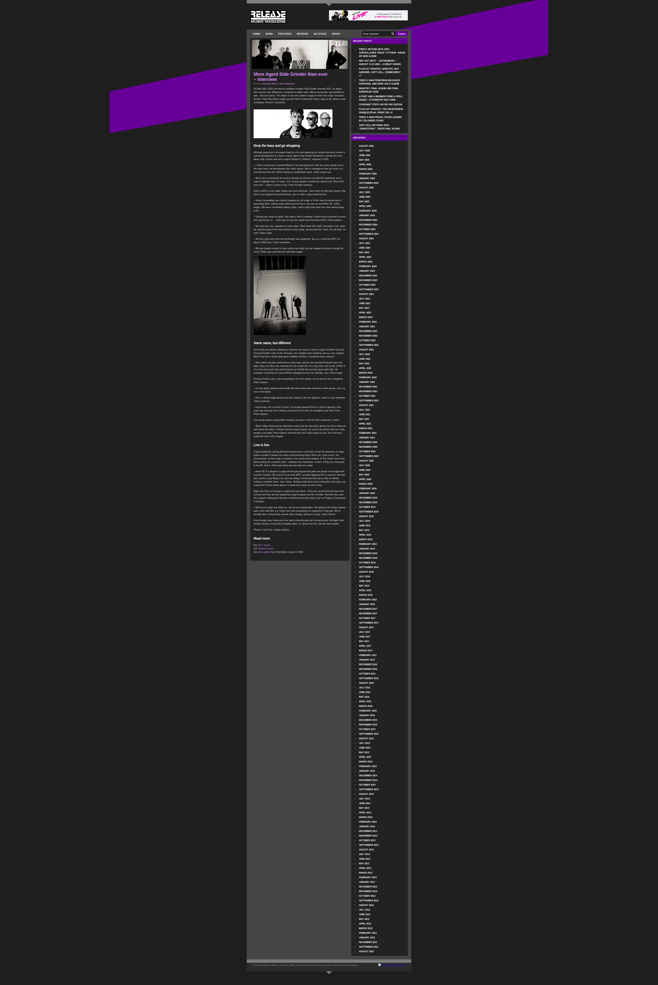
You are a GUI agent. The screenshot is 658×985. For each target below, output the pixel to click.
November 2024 (368, 224)
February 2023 (368, 322)
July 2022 (364, 354)
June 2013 (364, 859)
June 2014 (364, 803)
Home (256, 33)
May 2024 (364, 252)
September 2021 (369, 400)
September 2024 (369, 234)
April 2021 (365, 423)
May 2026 (364, 160)
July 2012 (364, 910)
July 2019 (364, 521)
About (336, 33)
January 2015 (367, 771)
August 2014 (366, 794)
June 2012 (364, 914)
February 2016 (368, 710)
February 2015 (368, 766)
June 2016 (364, 692)
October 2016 (367, 673)
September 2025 (369, 183)
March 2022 (366, 373)
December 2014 (368, 775)
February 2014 (368, 822)
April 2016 (365, 701)
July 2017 (364, 632)
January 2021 (367, 437)
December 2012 (368, 886)
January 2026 (367, 178)
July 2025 (364, 192)
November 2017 (368, 613)
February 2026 (368, 173)
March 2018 (366, 595)
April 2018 (365, 590)
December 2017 (368, 609)
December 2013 (368, 831)
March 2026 (366, 169)
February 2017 (368, 655)
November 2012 (368, 891)
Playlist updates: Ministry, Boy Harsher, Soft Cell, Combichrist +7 (380, 72)
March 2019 (366, 539)
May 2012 (364, 919)
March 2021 (366, 428)
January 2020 (367, 493)
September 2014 (369, 789)
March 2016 (366, 706)
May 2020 (364, 474)
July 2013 (364, 854)
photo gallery (264, 552)
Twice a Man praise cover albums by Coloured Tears (380, 119)
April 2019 (365, 535)
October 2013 (367, 840)
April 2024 (365, 257)
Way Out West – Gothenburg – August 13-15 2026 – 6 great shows (380, 62)
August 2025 (366, 187)
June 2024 (364, 248)
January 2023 (367, 326)
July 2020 (364, 465)
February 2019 (368, 544)
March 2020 (366, 484)
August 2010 (366, 951)
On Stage (320, 33)
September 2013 (369, 845)
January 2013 (367, 882)
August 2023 (366, 294)
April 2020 (365, 479)
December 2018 (368, 553)
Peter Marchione (287, 84)
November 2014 (368, 780)
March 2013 (366, 872)
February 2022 (368, 377)
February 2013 (368, 877)
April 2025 (365, 206)
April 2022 (365, 368)
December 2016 (368, 664)
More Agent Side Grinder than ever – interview (291, 76)
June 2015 (364, 748)
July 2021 (364, 410)
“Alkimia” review (266, 548)
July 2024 (364, 243)
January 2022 (367, 382)
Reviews (302, 33)
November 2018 (368, 558)
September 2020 (369, 456)
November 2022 (368, 336)
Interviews (266, 84)
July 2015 (364, 743)
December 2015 (368, 720)
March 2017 (366, 650)
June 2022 (364, 359)
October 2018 (367, 562)
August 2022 (366, 349)
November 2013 (368, 835)
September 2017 (369, 623)
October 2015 (367, 729)
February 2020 (368, 488)
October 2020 (367, 451)
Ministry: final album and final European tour (379, 90)
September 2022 (369, 345)
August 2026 (366, 146)
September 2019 (369, 511)
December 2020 (368, 442)
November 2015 (368, 724)
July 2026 (364, 150)
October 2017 (367, 618)
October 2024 (367, 229)
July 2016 (364, 687)
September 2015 (369, 734)
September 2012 (369, 900)
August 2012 (366, 905)
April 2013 (365, 868)
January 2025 (367, 215)
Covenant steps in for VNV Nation (380, 104)
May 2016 (364, 697)
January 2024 (367, 271)
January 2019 (367, 548)
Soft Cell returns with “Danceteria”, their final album (379, 127)
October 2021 (367, 396)
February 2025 (368, 211)
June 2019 (364, 525)
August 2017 (366, 627)
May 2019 (364, 530)
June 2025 (364, 197)
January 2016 (367, 715)
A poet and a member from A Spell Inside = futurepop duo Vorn (381, 98)
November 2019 (368, 502)
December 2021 (368, 386)
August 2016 (366, 683)
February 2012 (368, 933)
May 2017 (364, 641)
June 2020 (364, 470)
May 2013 (364, 863)
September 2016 (369, 678)
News (269, 33)
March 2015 (366, 761)
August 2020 (366, 460)
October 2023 (367, 285)
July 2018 (364, 576)
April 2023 (365, 312)
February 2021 (368, 433)
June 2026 (364, 155)
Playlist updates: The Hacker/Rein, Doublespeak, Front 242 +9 (381, 111)
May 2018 (364, 585)
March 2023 (366, 317)
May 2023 (364, 308)
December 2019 (368, 498)
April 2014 (365, 812)
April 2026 (365, 164)
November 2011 (368, 942)
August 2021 (366, 405)
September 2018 (369, 567)
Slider (274, 84)
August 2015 (366, 738)
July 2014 (364, 798)
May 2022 (364, 363)
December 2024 (368, 220)
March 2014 (366, 817)
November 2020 (368, 447)
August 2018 (366, 572)
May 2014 (364, 808)
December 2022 (368, 331)
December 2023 (368, 275)
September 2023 (369, 289)
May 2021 (364, 419)
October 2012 (367, 896)
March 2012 (366, 928)
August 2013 (366, 849)
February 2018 (368, 599)
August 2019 (366, 516)
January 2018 (367, 604)
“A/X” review (264, 545)
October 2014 (367, 785)
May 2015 (364, 752)
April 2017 (365, 646)
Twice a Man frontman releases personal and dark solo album (379, 82)
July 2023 (364, 298)
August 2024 (366, 238)
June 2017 (364, 636)
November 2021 (368, 391)
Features (285, 33)
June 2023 (364, 303)
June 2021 (364, 414)
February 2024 (368, 266)
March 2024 (366, 261)
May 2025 (364, 201)
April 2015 (365, 757)
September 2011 (368, 947)
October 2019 (367, 507)
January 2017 (367, 660)
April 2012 (365, 923)
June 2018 (364, 581)
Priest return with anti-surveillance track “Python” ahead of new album (382, 52)
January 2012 (367, 937)
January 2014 (367, 826)
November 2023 (368, 280)
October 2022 (367, 340)
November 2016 (368, 669)
